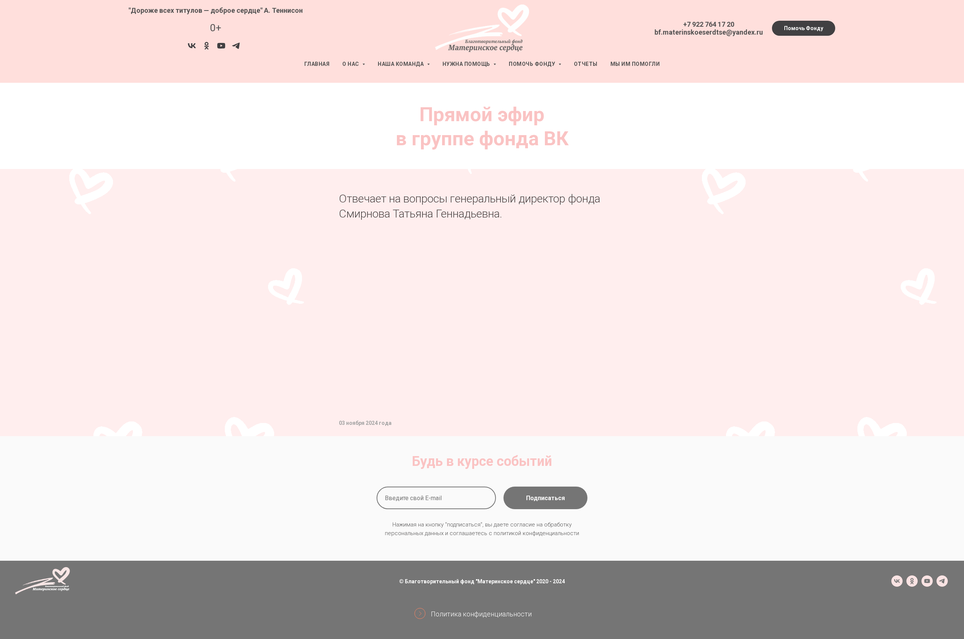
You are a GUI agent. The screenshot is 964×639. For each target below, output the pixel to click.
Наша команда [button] (401, 64)
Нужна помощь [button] (467, 64)
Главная (317, 64)
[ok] (206, 48)
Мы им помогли (635, 64)
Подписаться (545, 498)
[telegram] (236, 48)
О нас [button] (351, 64)
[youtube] (221, 48)
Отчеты (586, 64)
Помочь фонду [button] (533, 64)
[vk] (192, 48)
